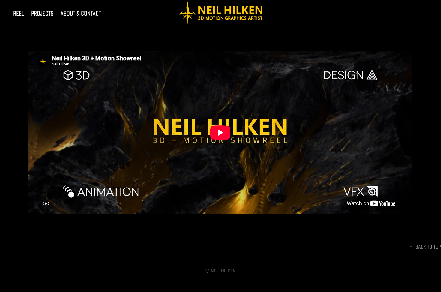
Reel (18, 13)
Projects (42, 13)
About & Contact (81, 13)
